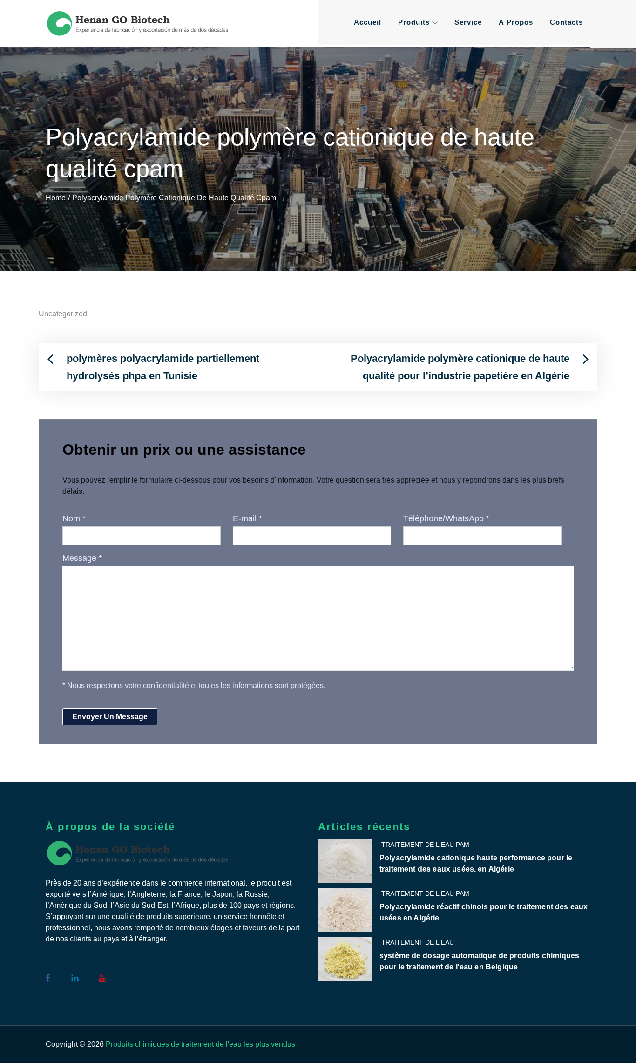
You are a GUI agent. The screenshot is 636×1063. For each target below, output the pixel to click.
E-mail (247, 518)
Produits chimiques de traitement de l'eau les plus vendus (200, 1044)
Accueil (367, 22)
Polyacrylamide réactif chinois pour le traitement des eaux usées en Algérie (483, 912)
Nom (74, 518)
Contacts (566, 22)
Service (468, 22)
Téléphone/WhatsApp (446, 518)
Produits (414, 22)
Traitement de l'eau (417, 942)
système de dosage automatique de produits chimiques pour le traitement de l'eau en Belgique (479, 961)
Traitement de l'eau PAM (425, 844)
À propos (516, 22)
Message (82, 558)
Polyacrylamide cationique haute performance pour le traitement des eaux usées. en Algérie (475, 863)
